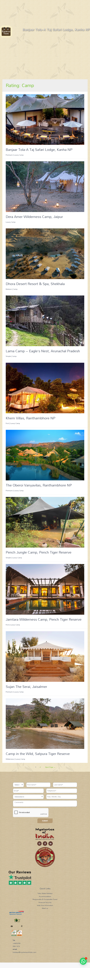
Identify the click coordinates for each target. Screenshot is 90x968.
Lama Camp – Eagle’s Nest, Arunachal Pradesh (43, 350)
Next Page (50, 767)
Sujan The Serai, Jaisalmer (26, 686)
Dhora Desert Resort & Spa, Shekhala (35, 283)
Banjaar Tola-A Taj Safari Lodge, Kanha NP (39, 149)
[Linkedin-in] (50, 843)
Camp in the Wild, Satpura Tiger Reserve (38, 753)
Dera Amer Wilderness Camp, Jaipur (34, 216)
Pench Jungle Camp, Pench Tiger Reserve (38, 552)
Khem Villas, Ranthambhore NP (30, 418)
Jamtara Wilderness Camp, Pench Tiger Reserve (43, 619)
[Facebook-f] (45, 843)
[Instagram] (39, 843)
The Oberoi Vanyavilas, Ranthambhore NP (39, 485)
